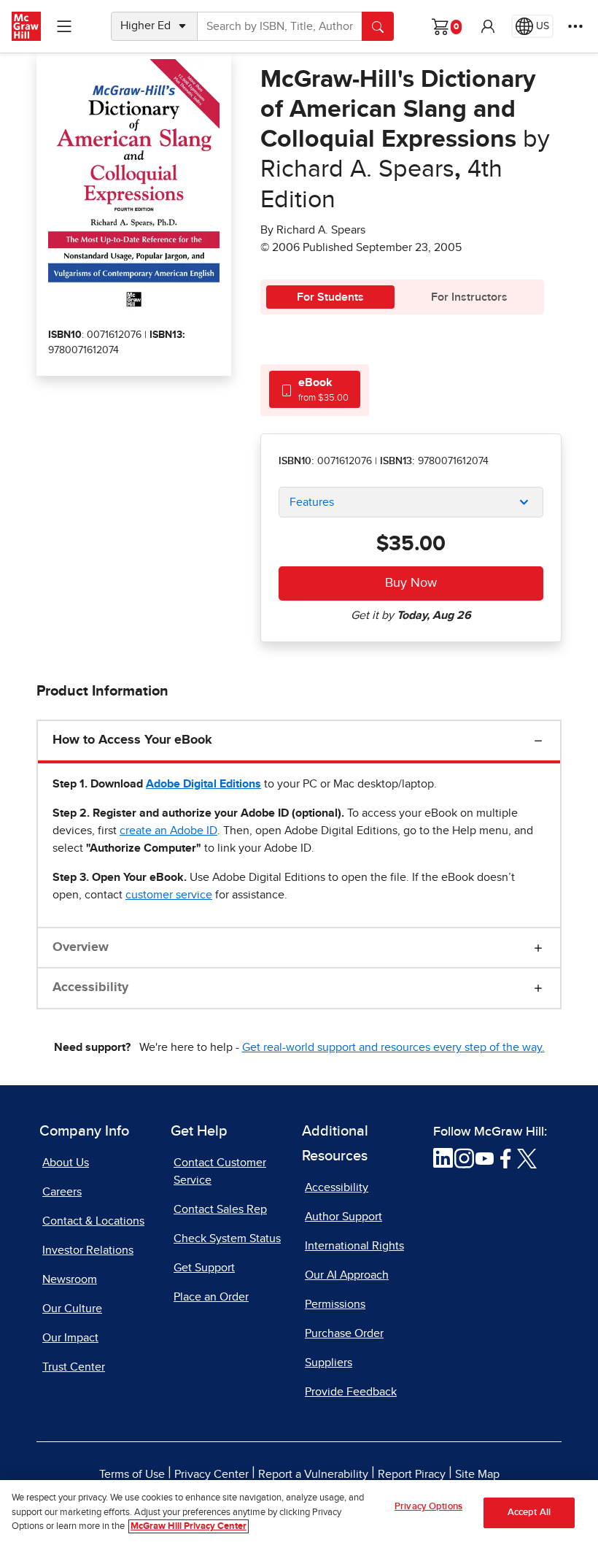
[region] (299, 1512)
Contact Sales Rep (220, 1209)
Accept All (529, 1512)
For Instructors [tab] (469, 297)
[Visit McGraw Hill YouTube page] (484, 1157)
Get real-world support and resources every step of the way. (393, 1047)
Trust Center (73, 1367)
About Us (65, 1162)
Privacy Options (428, 1506)
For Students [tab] (330, 297)
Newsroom (69, 1279)
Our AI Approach (347, 1275)
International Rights (354, 1246)
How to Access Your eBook (132, 740)
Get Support (204, 1268)
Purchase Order (344, 1333)
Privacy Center (211, 1474)
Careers (62, 1192)
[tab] (314, 389)
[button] (488, 26)
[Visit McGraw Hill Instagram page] (464, 1157)
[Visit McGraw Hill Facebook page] (506, 1157)
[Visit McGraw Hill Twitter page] (527, 1157)
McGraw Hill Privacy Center (188, 1526)
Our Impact (70, 1338)
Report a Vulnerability (313, 1474)
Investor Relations (87, 1250)
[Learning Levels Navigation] (64, 26)
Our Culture (72, 1308)
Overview (81, 947)
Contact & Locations (93, 1221)
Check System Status (227, 1238)
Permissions (335, 1304)
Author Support (343, 1216)
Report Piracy (412, 1474)
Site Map (477, 1474)
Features (312, 502)
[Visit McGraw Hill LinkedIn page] (443, 1157)
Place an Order (211, 1297)
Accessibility (90, 987)
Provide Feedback (351, 1392)
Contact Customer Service (220, 1171)
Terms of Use (132, 1474)
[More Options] (575, 26)
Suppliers (328, 1362)
